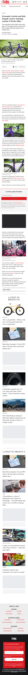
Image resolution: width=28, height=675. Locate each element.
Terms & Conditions (12, 665)
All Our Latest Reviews (7, 628)
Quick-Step (5, 72)
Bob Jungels (20, 71)
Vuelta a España (19, 145)
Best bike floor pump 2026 (15, 6)
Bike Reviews (20, 628)
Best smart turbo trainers (7, 622)
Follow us (16, 66)
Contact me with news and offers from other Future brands (14, 656)
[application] (14, 221)
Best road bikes (7, 619)
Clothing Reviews (20, 630)
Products (4, 13)
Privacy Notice (19, 203)
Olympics (19, 613)
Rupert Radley (7, 32)
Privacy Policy (18, 664)
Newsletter (23, 66)
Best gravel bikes (20, 619)
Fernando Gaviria (9, 71)
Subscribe (19, 1)
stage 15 (12, 273)
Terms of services (17, 202)
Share (5, 66)
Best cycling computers (20, 622)
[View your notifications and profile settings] (13, 2)
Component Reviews (7, 630)
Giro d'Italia (5, 120)
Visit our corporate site (19, 669)
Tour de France (9, 611)
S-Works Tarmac (19, 263)
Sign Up (14, 659)
